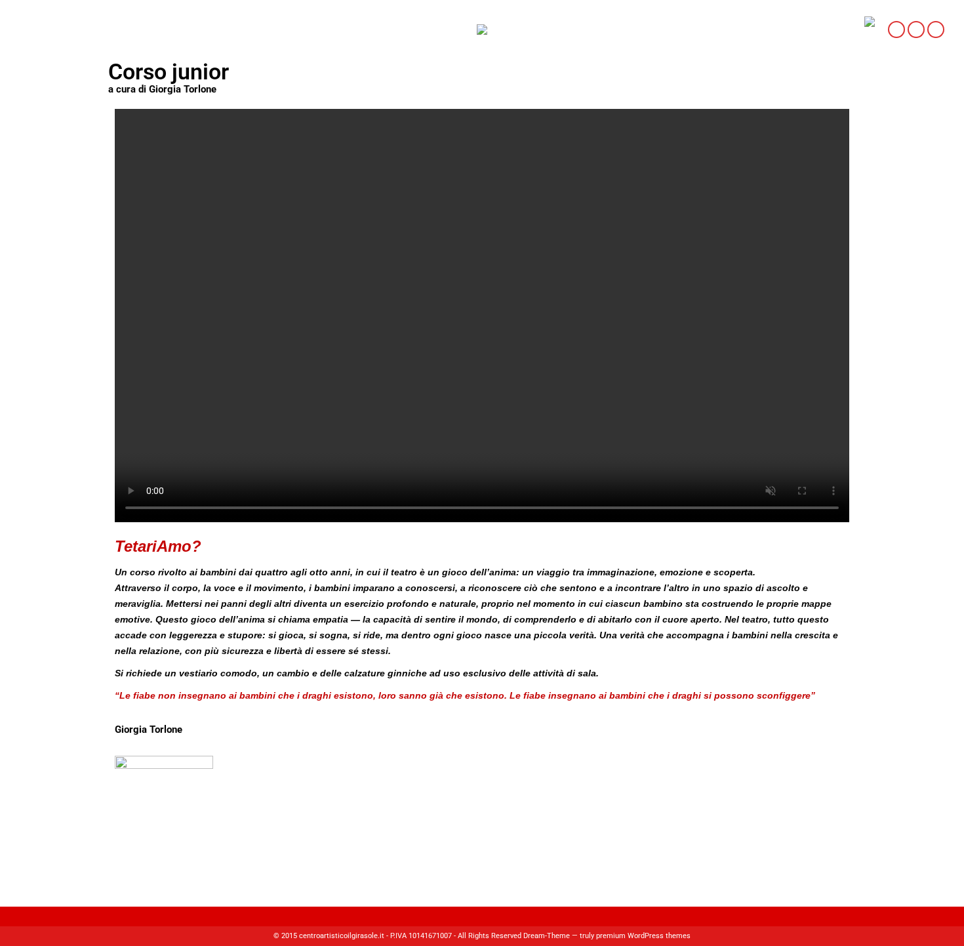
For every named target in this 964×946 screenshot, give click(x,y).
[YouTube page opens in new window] (935, 29)
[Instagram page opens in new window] (916, 29)
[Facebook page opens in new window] (896, 29)
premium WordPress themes (643, 936)
